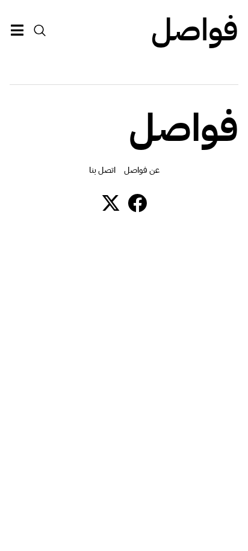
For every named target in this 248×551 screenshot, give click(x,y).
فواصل (194, 30)
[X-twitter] (110, 203)
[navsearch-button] (40, 30)
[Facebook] (137, 203)
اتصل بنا (102, 170)
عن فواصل (142, 170)
